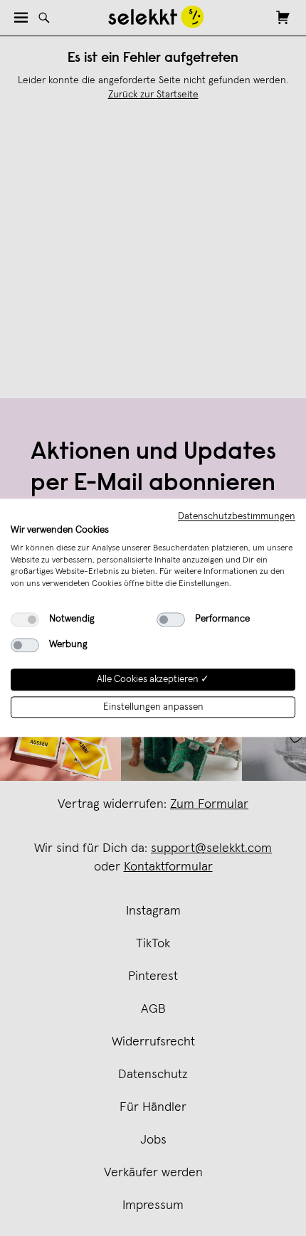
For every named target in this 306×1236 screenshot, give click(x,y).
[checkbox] (25, 619)
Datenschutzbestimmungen (236, 516)
